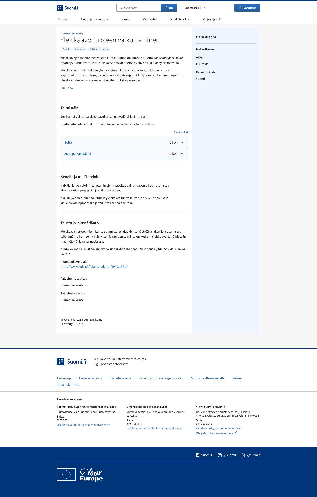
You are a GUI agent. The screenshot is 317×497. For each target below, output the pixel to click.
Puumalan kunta (72, 33)
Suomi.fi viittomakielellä (208, 378)
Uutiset (237, 378)
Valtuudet (150, 19)
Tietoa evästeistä (90, 378)
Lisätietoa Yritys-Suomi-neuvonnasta (218, 428)
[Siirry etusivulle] (71, 8)
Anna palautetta (68, 384)
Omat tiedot (178, 19)
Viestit (126, 19)
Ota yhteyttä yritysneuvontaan (220, 433)
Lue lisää (67, 88)
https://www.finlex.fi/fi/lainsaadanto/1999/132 (94, 266)
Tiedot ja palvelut (93, 19)
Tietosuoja (64, 378)
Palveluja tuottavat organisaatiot (161, 378)
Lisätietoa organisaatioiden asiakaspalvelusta (154, 428)
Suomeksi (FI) (193, 8)
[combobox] (138, 8)
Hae (171, 8)
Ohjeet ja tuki (212, 19)
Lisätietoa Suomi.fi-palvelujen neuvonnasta (83, 425)
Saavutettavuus (120, 378)
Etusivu (63, 19)
